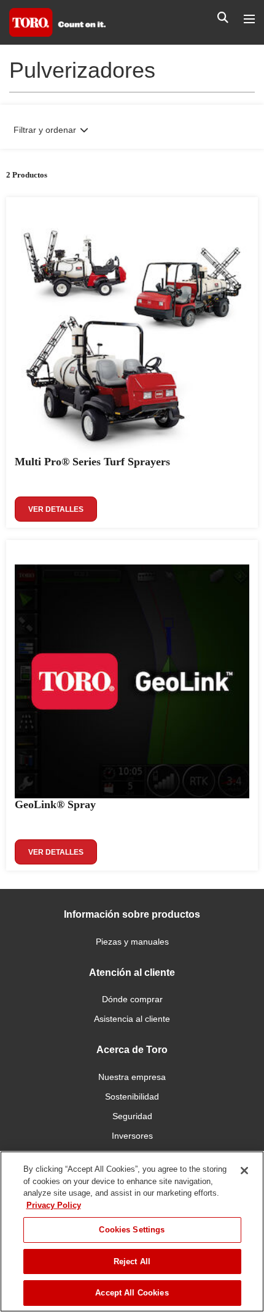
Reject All (132, 1261)
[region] (132, 1231)
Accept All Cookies (131, 1292)
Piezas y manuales (132, 942)
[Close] (244, 1170)
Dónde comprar (132, 999)
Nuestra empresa (132, 1077)
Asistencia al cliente (132, 1019)
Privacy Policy (53, 1205)
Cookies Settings (132, 1229)
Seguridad (132, 1116)
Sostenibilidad (132, 1096)
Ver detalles (55, 509)
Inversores (132, 1136)
